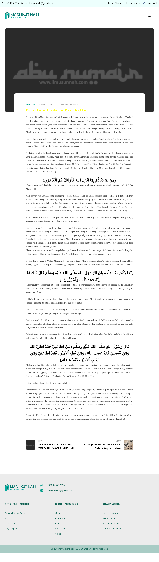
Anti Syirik (31, 104)
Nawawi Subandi (69, 104)
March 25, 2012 (47, 104)
